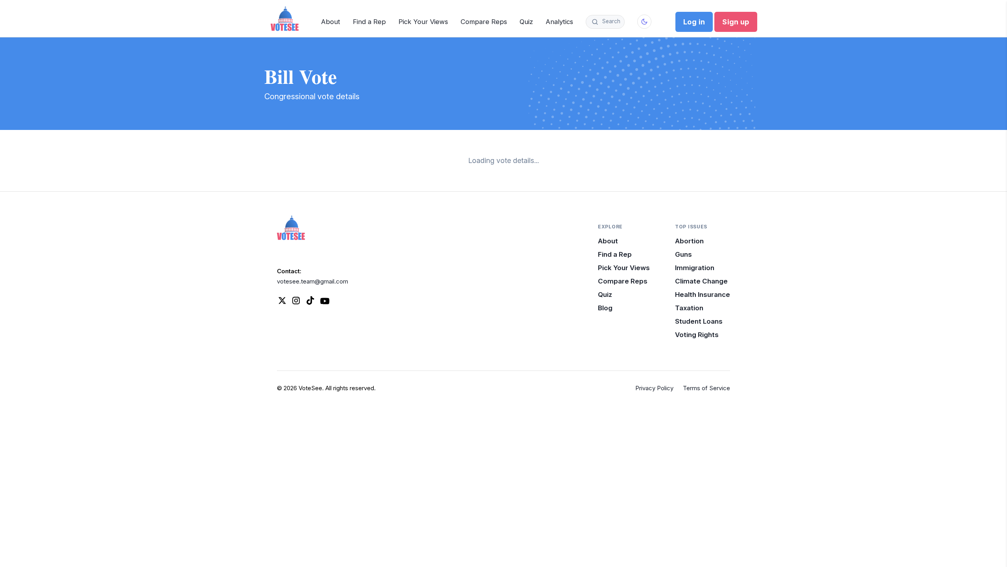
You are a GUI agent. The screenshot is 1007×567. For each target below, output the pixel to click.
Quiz (526, 22)
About (330, 22)
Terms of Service (706, 388)
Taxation (689, 308)
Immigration (694, 268)
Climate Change (701, 281)
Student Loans (699, 321)
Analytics (559, 22)
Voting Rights (697, 335)
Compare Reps (484, 22)
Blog (605, 308)
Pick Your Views (423, 22)
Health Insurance (702, 294)
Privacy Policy (654, 388)
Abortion (689, 241)
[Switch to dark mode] (644, 22)
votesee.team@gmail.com (312, 281)
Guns (683, 254)
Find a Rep (369, 22)
